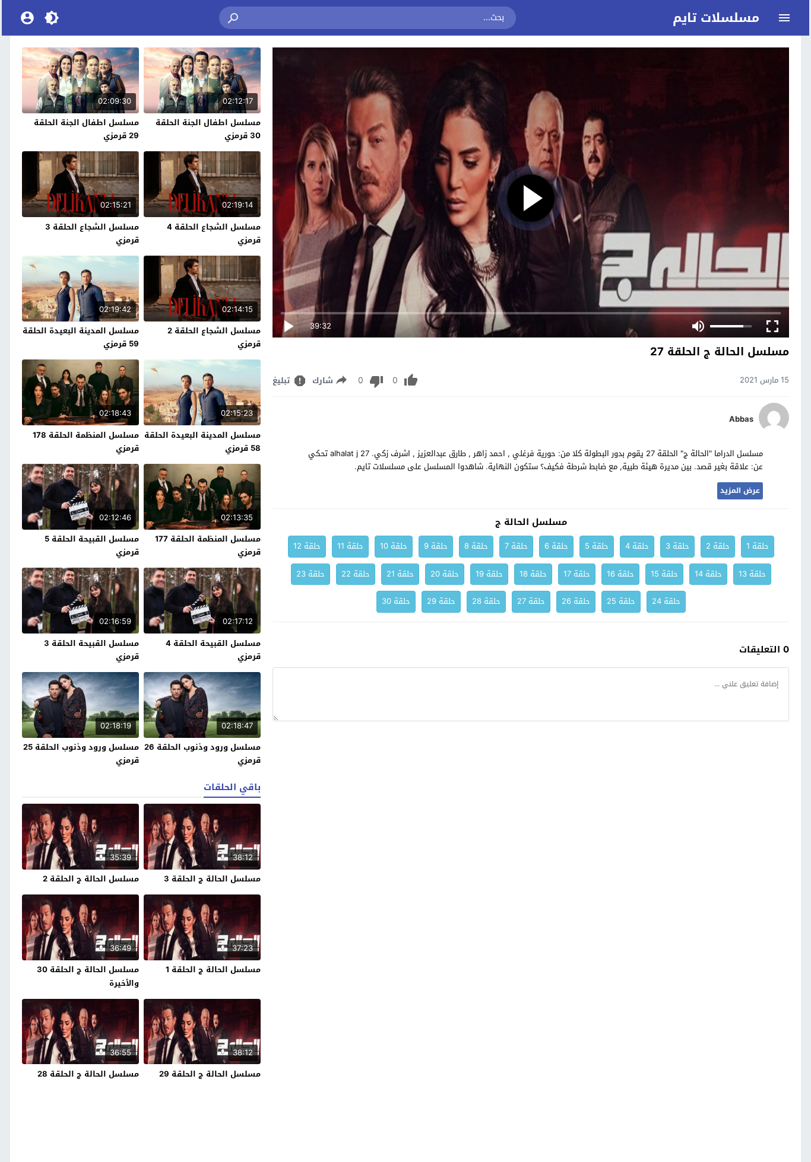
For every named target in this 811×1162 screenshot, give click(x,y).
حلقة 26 (576, 601)
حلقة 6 (556, 546)
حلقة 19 (489, 573)
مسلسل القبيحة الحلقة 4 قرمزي (213, 650)
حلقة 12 (307, 546)
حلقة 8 (476, 546)
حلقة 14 (708, 573)
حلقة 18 (533, 573)
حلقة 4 (637, 546)
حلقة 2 (718, 546)
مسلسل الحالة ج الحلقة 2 (91, 878)
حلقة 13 (752, 573)
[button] (234, 18)
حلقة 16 (620, 573)
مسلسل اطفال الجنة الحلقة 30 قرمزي (208, 129)
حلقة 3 (677, 546)
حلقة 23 (310, 573)
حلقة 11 (350, 546)
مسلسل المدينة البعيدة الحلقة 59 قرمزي (81, 337)
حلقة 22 (355, 573)
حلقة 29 (441, 601)
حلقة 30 (396, 601)
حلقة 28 (486, 601)
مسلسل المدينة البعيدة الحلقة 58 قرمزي (202, 442)
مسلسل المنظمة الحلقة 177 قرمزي (208, 545)
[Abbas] (774, 429)
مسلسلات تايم (716, 18)
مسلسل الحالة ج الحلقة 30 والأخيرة (88, 976)
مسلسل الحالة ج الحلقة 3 (212, 878)
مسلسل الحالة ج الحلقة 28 (88, 1074)
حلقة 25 (621, 601)
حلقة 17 (576, 573)
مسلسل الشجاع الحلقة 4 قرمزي (214, 233)
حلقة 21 (400, 573)
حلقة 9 (436, 546)
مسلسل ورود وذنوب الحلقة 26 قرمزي (202, 754)
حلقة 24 (666, 601)
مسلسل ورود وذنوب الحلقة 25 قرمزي (81, 754)
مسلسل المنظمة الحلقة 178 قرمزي (86, 442)
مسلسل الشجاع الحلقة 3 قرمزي (92, 233)
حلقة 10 (393, 546)
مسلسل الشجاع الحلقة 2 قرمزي (214, 337)
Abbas (741, 419)
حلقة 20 (444, 573)
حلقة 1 (757, 546)
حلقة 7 (516, 546)
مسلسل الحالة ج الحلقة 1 (213, 969)
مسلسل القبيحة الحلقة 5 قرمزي (92, 545)
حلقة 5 (597, 546)
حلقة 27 (531, 601)
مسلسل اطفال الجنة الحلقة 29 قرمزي (86, 129)
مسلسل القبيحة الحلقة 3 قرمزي (91, 650)
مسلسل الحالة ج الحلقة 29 (210, 1074)
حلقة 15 (664, 573)
